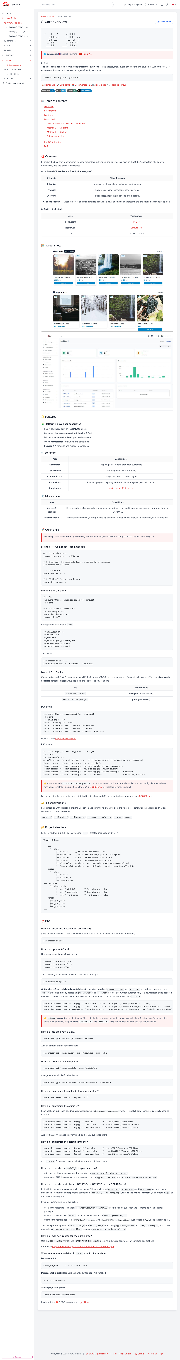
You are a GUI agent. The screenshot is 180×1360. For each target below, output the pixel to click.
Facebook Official (123, 1354)
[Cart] (161, 4)
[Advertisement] (107, 1328)
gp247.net (85, 1302)
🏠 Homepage (48, 85)
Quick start (49, 119)
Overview (48, 106)
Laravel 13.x (136, 228)
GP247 (136, 222)
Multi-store (127, 488)
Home (43, 16)
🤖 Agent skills (98, 85)
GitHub (141, 1354)
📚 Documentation (81, 85)
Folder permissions (56, 136)
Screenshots (50, 110)
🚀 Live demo (63, 85)
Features (48, 115)
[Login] (167, 4)
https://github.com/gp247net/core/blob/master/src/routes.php (83, 1246)
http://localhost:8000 (65, 738)
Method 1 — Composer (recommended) (66, 123)
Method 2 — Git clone (57, 128)
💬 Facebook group (117, 85)
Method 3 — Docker (57, 132)
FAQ (46, 146)
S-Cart (52, 16)
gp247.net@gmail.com (98, 1354)
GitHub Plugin (157, 1354)
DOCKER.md (96, 787)
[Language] (173, 4)
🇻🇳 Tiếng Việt (85, 54)
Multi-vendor (115, 488)
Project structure (52, 142)
